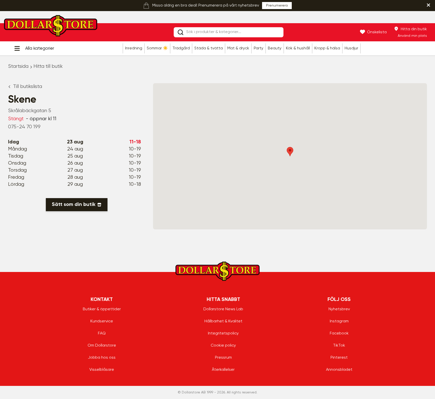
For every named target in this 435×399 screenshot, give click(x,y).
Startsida (18, 66)
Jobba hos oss (102, 358)
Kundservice (101, 321)
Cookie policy (223, 346)
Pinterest (339, 358)
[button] (290, 151)
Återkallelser (223, 370)
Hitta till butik (48, 66)
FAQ (102, 333)
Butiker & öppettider (102, 309)
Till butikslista (27, 86)
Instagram (339, 321)
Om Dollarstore (102, 346)
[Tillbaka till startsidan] (50, 27)
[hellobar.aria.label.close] (428, 5)
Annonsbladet (339, 370)
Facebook (339, 333)
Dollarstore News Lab (223, 309)
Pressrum (223, 358)
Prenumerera (277, 5)
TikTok (339, 346)
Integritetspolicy (223, 333)
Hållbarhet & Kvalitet (223, 321)
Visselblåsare (101, 370)
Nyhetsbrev (339, 309)
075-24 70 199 (24, 127)
